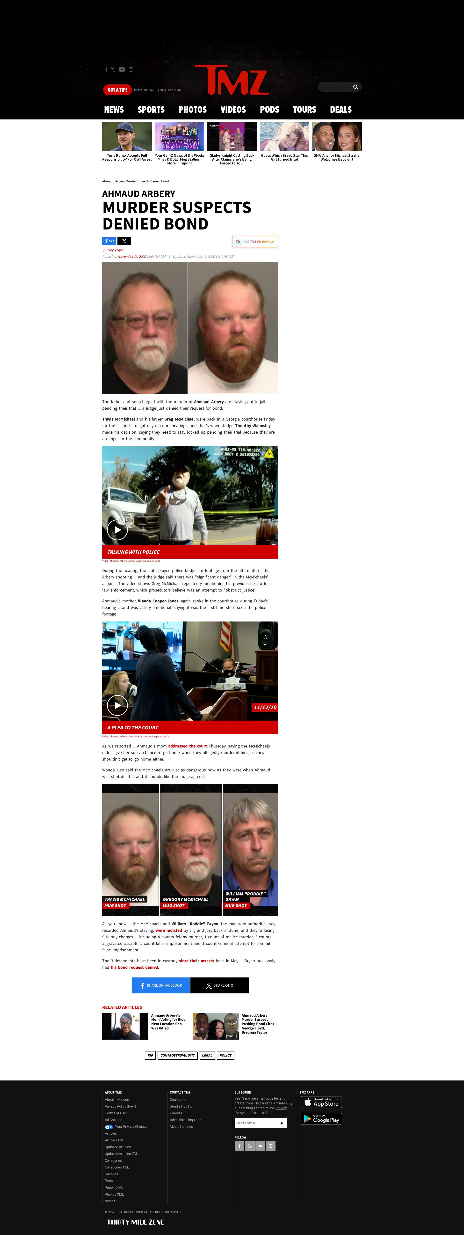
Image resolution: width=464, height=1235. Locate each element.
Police (225, 1055)
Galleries (111, 1174)
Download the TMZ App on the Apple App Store (321, 1102)
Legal (207, 1055)
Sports (151, 110)
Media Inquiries (181, 1127)
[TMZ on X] (113, 69)
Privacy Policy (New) (120, 1106)
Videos (233, 110)
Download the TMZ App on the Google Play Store (321, 1119)
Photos (193, 110)
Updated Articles (118, 1147)
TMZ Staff (115, 250)
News (114, 110)
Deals (341, 110)
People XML (114, 1188)
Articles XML (114, 1140)
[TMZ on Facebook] (106, 69)
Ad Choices (113, 1120)
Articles (111, 1133)
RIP (150, 1055)
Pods (269, 110)
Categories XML (117, 1167)
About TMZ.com (117, 1100)
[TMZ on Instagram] (131, 69)
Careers (176, 1113)
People (110, 1181)
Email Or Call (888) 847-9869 (157, 90)
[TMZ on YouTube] (260, 1146)
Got (117, 90)
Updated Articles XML (121, 1154)
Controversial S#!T (177, 1055)
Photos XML (114, 1194)
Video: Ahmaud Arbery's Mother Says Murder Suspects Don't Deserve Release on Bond (137, 736)
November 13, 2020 (132, 256)
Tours (304, 110)
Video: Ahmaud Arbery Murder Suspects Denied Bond (131, 560)
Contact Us (179, 1100)
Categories (113, 1160)
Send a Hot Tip (181, 1106)
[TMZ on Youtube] (122, 69)
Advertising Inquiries (185, 1120)
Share (164, 985)
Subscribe (282, 1123)
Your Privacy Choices (131, 1127)
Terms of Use (115, 1113)
